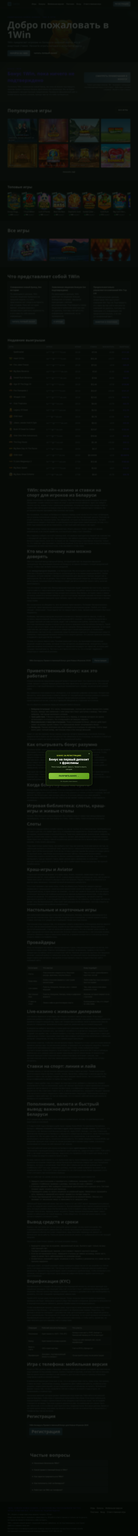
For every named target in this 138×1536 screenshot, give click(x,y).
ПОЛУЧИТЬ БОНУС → (69, 776)
